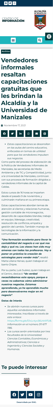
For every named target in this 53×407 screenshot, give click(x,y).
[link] (49, 36)
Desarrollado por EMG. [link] (26, 402)
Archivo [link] (6, 51)
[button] (13, 40)
